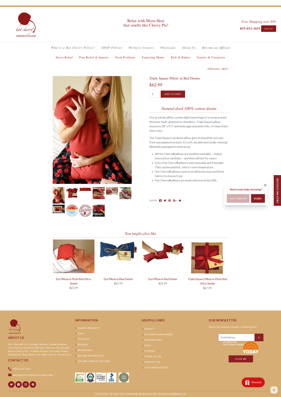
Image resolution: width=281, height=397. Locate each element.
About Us (189, 47)
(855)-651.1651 (22, 369)
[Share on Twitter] (165, 200)
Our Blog (83, 339)
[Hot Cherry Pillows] (26, 12)
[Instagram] (25, 384)
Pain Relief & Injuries (94, 57)
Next (225, 69)
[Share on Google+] (175, 200)
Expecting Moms (153, 57)
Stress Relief (64, 57)
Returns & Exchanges (158, 334)
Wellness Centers (141, 47)
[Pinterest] (33, 384)
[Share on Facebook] (160, 200)
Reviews (82, 344)
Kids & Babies (180, 57)
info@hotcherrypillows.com (33, 375)
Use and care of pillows (93, 361)
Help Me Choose (277, 190)
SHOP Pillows (111, 47)
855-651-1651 (250, 28)
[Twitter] (11, 384)
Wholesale (168, 47)
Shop (80, 333)
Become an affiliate (90, 355)
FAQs (147, 345)
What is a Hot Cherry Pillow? (73, 47)
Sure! (258, 198)
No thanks (238, 198)
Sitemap (149, 351)
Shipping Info (153, 340)
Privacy (149, 329)
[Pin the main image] (169, 200)
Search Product (88, 328)
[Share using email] (180, 200)
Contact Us (152, 362)
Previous (213, 69)
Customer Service (156, 367)
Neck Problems (125, 57)
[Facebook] (18, 384)
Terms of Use (152, 356)
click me (240, 359)
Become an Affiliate (216, 47)
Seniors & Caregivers (211, 57)
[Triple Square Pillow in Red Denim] (92, 78)
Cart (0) (268, 28)
